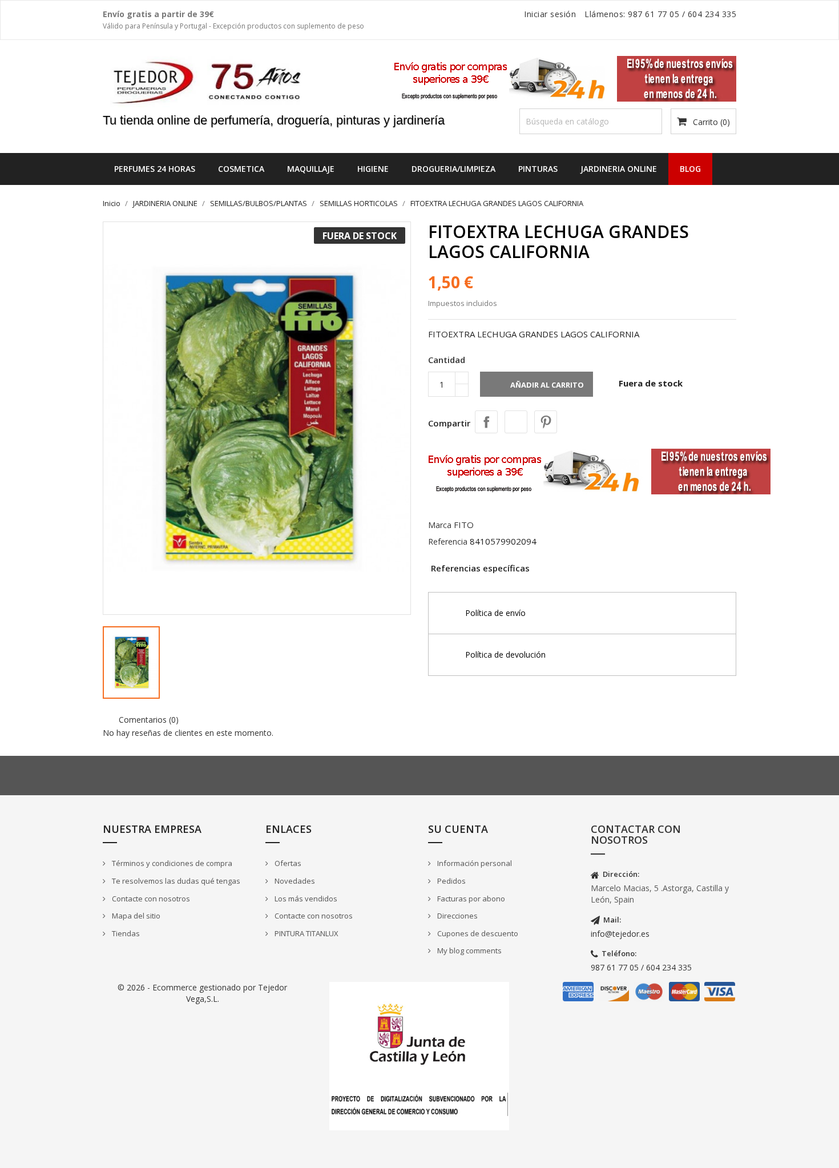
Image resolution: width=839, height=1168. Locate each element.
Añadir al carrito (537, 385)
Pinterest (545, 421)
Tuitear (516, 421)
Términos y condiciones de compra (171, 863)
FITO (464, 524)
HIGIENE (373, 168)
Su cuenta (458, 829)
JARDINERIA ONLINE (618, 168)
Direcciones (456, 916)
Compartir (486, 421)
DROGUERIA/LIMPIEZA (453, 168)
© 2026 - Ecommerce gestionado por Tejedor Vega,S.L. (202, 993)
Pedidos (450, 881)
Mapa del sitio (135, 916)
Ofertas (287, 863)
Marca (439, 524)
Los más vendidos (305, 898)
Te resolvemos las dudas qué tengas (175, 881)
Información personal (473, 863)
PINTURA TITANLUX (305, 933)
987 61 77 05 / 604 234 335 (641, 967)
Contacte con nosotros (150, 898)
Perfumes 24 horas (154, 168)
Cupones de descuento (476, 933)
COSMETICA (241, 168)
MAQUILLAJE (310, 168)
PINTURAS (538, 168)
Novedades (294, 881)
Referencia (447, 541)
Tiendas (125, 933)
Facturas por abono (470, 898)
